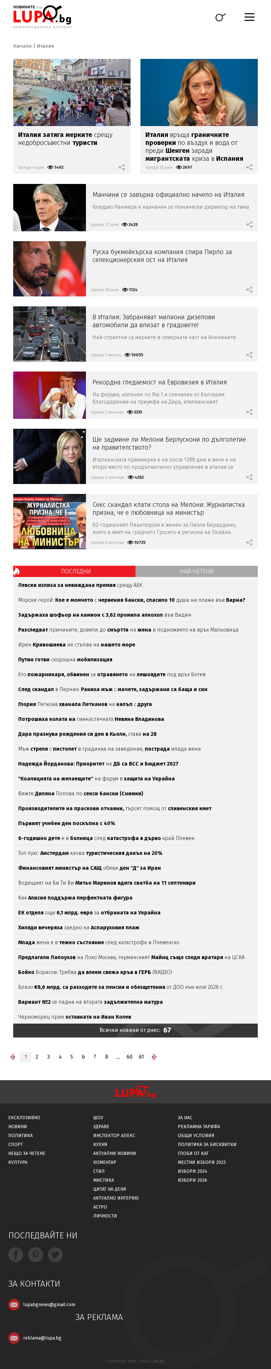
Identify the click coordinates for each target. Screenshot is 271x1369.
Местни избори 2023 (202, 1162)
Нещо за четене (26, 1153)
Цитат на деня (109, 1189)
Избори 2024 (192, 1171)
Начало (22, 46)
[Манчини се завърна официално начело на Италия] (49, 207)
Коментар (104, 1162)
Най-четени (197, 571)
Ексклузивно (24, 1118)
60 (130, 1057)
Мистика (103, 1180)
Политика (20, 1135)
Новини (17, 1126)
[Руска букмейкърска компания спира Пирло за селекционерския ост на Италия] (49, 268)
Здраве (101, 1126)
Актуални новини (114, 1153)
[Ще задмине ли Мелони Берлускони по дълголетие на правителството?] (49, 456)
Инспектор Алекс (114, 1135)
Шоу (98, 1118)
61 (141, 1057)
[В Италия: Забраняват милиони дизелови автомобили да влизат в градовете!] (49, 334)
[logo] (42, 17)
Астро (100, 1207)
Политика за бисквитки (207, 1144)
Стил (99, 1171)
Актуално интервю (116, 1198)
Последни (76, 571)
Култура (17, 1162)
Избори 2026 (192, 1180)
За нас (185, 1118)
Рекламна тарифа (199, 1126)
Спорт (15, 1144)
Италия (45, 46)
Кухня (100, 1144)
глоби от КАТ (193, 1153)
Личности (105, 1216)
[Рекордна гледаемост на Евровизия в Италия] (49, 395)
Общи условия (196, 1135)
